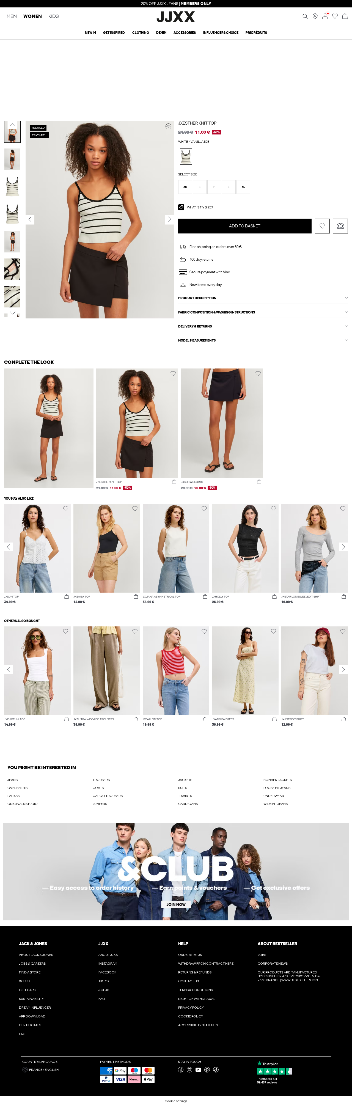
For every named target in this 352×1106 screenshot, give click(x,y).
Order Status (190, 955)
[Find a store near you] (315, 18)
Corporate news (273, 963)
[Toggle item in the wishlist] (322, 226)
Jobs (262, 955)
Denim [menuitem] (161, 33)
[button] (185, 187)
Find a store (29, 972)
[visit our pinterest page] (207, 1071)
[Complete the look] (168, 126)
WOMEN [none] (32, 16)
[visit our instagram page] (189, 1071)
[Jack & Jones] (176, 21)
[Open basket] (345, 16)
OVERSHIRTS (17, 788)
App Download (32, 1016)
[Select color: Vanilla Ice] (186, 156)
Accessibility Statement (199, 1025)
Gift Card (27, 990)
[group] (37, 556)
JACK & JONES (33, 943)
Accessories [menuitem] (185, 33)
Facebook (107, 972)
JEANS (12, 780)
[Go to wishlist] (335, 18)
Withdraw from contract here (205, 963)
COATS (98, 788)
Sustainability (31, 999)
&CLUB (24, 981)
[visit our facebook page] (180, 1071)
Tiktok (103, 981)
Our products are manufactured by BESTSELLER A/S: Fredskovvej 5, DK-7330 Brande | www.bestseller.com (289, 976)
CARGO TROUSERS (108, 796)
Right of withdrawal (196, 999)
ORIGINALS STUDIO (22, 804)
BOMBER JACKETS (277, 780)
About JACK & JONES (36, 955)
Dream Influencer (35, 1007)
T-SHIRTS (185, 796)
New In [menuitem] (90, 33)
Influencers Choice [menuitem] (220, 33)
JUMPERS (100, 804)
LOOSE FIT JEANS (276, 788)
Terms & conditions (195, 990)
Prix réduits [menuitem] (256, 33)
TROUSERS (101, 780)
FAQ (22, 1034)
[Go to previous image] (12, 124)
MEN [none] (12, 16)
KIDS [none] (53, 16)
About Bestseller (277, 943)
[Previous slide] (8, 547)
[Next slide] (343, 547)
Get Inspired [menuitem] (114, 33)
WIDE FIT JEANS (275, 804)
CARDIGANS (188, 804)
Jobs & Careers (32, 963)
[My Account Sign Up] (176, 871)
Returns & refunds (194, 972)
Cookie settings (176, 1101)
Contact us (188, 981)
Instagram (107, 963)
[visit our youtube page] (198, 1071)
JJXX (103, 943)
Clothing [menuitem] (140, 33)
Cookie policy (190, 1016)
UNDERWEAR (273, 796)
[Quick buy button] (174, 482)
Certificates (30, 1025)
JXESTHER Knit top (197, 123)
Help (183, 943)
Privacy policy (191, 1007)
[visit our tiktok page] (216, 1071)
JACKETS (185, 780)
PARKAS (13, 796)
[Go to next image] (12, 313)
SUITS (182, 788)
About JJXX (108, 955)
